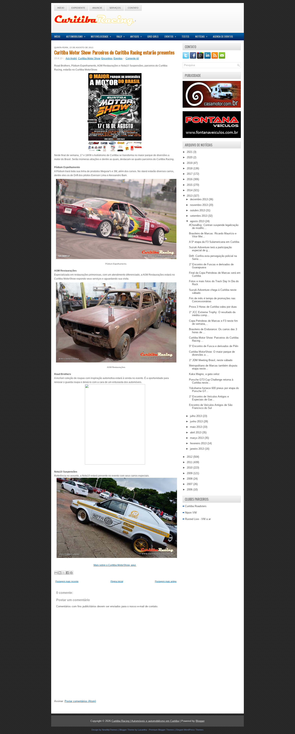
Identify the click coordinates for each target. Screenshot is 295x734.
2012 (190, 456)
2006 (190, 489)
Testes (185, 36)
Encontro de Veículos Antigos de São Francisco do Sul (210, 406)
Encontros (106, 58)
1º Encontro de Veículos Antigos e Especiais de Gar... (209, 398)
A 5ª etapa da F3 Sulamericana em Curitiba (214, 241)
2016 (190, 179)
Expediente (78, 8)
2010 (190, 467)
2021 (190, 151)
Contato (133, 8)
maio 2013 (196, 426)
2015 (190, 184)
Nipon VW (191, 512)
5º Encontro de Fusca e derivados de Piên (213, 346)
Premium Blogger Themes (161, 730)
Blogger (200, 721)
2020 (190, 157)
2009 (190, 473)
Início (60, 8)
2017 (190, 173)
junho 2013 (196, 421)
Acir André (71, 58)
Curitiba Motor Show (89, 58)
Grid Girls (153, 36)
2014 (190, 190)
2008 (190, 478)
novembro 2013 (199, 204)
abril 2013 (196, 432)
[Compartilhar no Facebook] (67, 573)
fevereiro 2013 (198, 443)
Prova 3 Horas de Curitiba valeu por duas (213, 306)
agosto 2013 (197, 221)
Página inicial (117, 581)
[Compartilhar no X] (64, 573)
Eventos (170, 36)
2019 (190, 162)
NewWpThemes (110, 730)
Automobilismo (75, 36)
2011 (190, 462)
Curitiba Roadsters (195, 506)
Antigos (136, 36)
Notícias (201, 36)
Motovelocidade (101, 36)
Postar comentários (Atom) (80, 701)
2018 (190, 168)
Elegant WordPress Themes (189, 730)
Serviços (115, 8)
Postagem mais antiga (165, 581)
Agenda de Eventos (223, 36)
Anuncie (97, 8)
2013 (190, 195)
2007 (190, 484)
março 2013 (197, 437)
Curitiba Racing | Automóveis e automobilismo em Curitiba (145, 721)
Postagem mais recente (66, 581)
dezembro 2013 (199, 199)
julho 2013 (196, 416)
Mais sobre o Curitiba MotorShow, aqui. (115, 565)
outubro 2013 (198, 210)
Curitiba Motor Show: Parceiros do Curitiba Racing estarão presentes (114, 52)
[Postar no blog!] (60, 573)
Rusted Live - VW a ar (198, 519)
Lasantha (142, 730)
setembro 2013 (199, 215)
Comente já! (132, 58)
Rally (121, 36)
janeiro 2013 (197, 448)
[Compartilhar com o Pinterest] (71, 573)
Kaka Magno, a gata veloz (204, 374)
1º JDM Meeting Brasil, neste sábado (210, 360)
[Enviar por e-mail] (56, 573)
